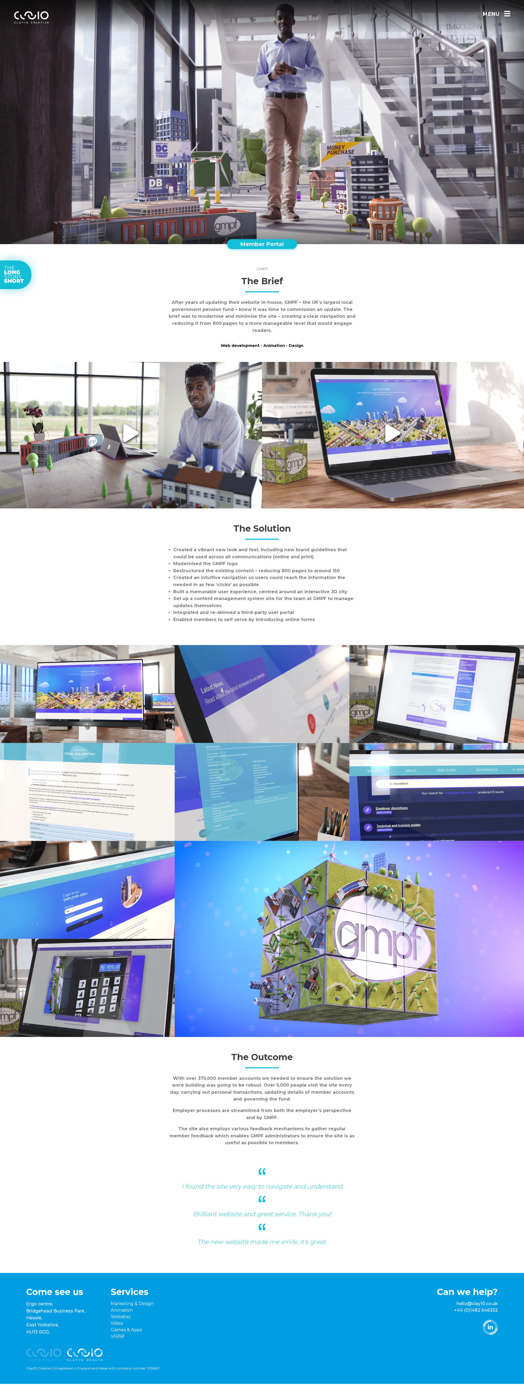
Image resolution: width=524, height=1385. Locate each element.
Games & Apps (126, 1329)
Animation (122, 1310)
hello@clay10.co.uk (477, 1303)
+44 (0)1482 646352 (476, 1310)
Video (117, 1323)
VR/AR (117, 1336)
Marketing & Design (132, 1303)
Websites (120, 1316)
